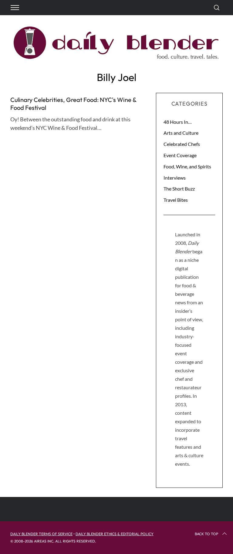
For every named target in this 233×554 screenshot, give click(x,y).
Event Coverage (180, 155)
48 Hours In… (178, 122)
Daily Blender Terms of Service (41, 534)
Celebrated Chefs (182, 144)
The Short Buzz (179, 188)
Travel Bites (176, 200)
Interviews (175, 178)
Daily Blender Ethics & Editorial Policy (115, 534)
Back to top (206, 534)
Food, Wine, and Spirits (187, 166)
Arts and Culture (181, 133)
